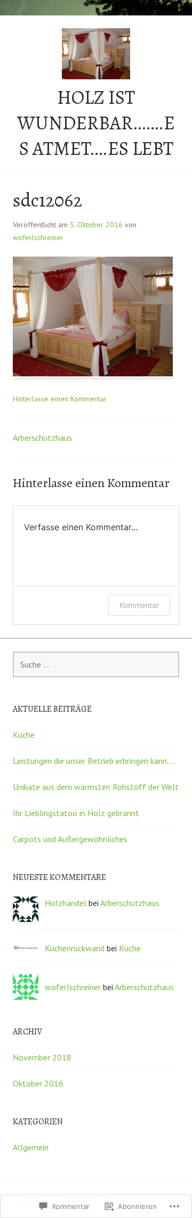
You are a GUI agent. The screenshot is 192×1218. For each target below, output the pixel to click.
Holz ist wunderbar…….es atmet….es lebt (96, 122)
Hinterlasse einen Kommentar (60, 399)
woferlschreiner (38, 237)
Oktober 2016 (38, 1083)
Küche (24, 734)
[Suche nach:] (96, 664)
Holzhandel (65, 903)
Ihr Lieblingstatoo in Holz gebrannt (76, 813)
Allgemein (31, 1147)
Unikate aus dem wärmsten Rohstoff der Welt (96, 786)
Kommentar (139, 605)
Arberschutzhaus (42, 437)
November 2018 (42, 1057)
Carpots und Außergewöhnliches (70, 839)
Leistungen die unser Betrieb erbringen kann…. (94, 760)
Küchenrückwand (75, 948)
